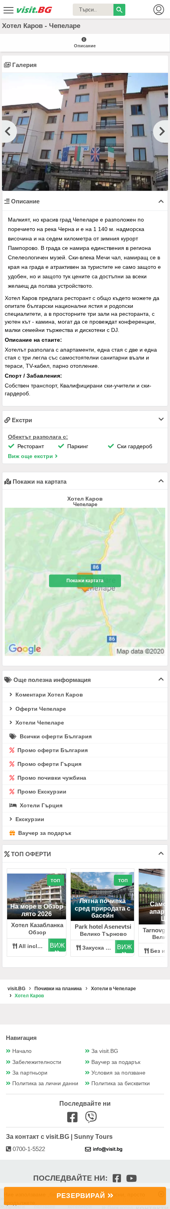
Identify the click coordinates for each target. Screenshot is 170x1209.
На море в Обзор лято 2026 (36, 910)
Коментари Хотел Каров (48, 694)
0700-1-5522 (28, 1149)
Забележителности (36, 1062)
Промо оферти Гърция (48, 764)
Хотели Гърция (40, 805)
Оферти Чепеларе (40, 709)
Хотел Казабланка (37, 925)
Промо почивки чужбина (51, 778)
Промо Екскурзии (41, 791)
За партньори (29, 1073)
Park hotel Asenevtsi (103, 926)
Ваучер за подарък (44, 833)
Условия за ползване (118, 1073)
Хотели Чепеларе (39, 722)
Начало (22, 1051)
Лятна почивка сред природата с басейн (102, 908)
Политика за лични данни (45, 1083)
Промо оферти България (52, 750)
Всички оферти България (55, 736)
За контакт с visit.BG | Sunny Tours (59, 1136)
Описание (85, 45)
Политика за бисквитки (120, 1083)
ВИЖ (57, 945)
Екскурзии (29, 819)
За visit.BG (104, 1051)
